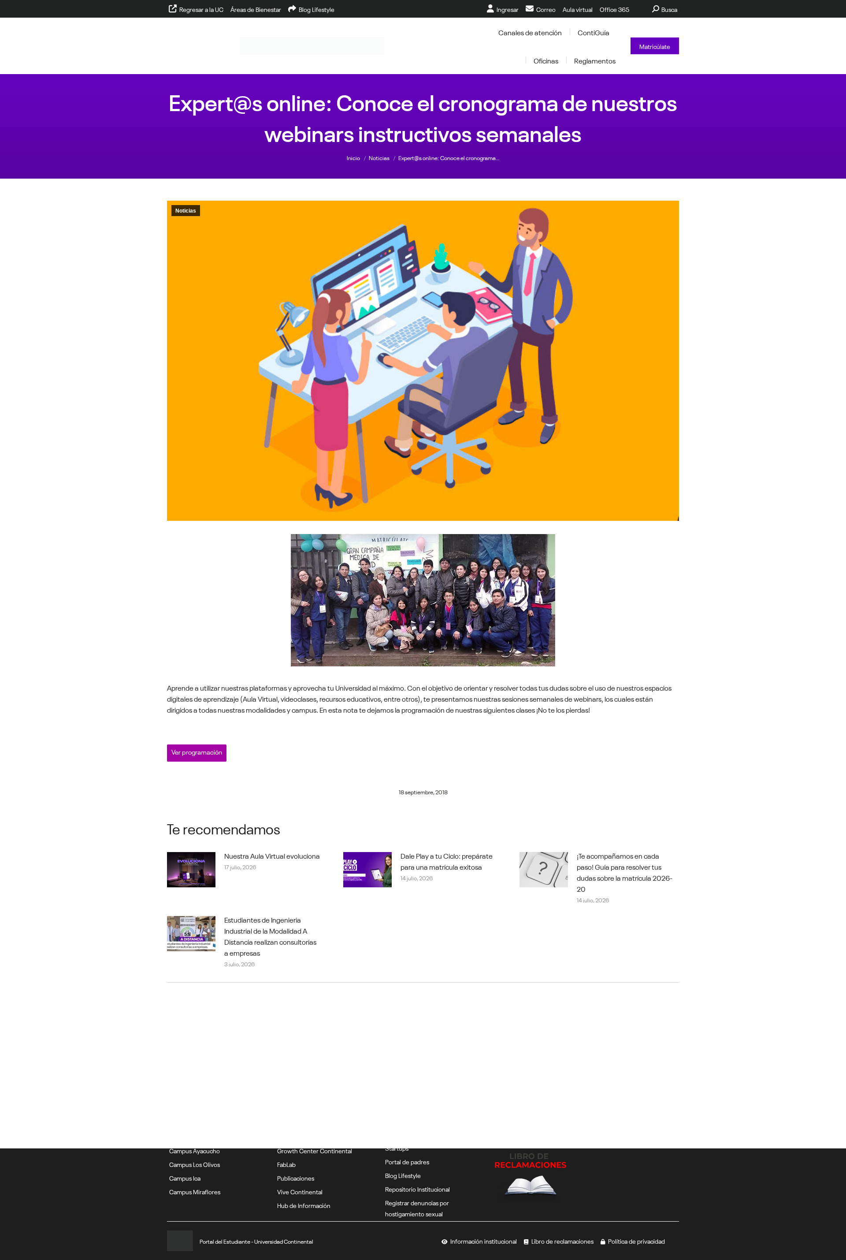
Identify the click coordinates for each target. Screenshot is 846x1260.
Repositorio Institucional (417, 1188)
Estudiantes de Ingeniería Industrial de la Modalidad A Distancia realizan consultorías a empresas (270, 935)
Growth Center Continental (314, 1150)
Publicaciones (295, 1177)
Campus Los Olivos (194, 1163)
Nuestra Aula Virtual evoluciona (272, 855)
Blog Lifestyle (403, 1174)
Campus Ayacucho (194, 1150)
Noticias (185, 211)
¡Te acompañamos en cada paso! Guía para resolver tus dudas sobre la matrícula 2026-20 (624, 872)
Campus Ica (184, 1177)
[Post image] (191, 869)
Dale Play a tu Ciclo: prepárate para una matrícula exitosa (447, 860)
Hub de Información (303, 1204)
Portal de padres (407, 1161)
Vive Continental (300, 1191)
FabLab (286, 1163)
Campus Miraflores (194, 1191)
